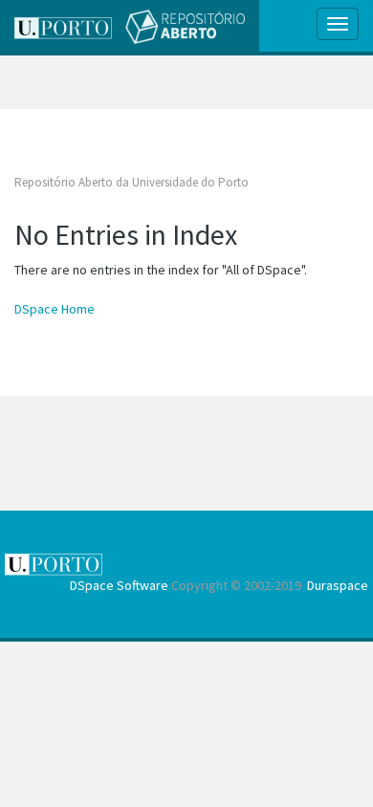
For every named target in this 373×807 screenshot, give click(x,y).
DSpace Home (54, 308)
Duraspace (337, 585)
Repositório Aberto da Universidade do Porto (131, 182)
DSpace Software (119, 585)
